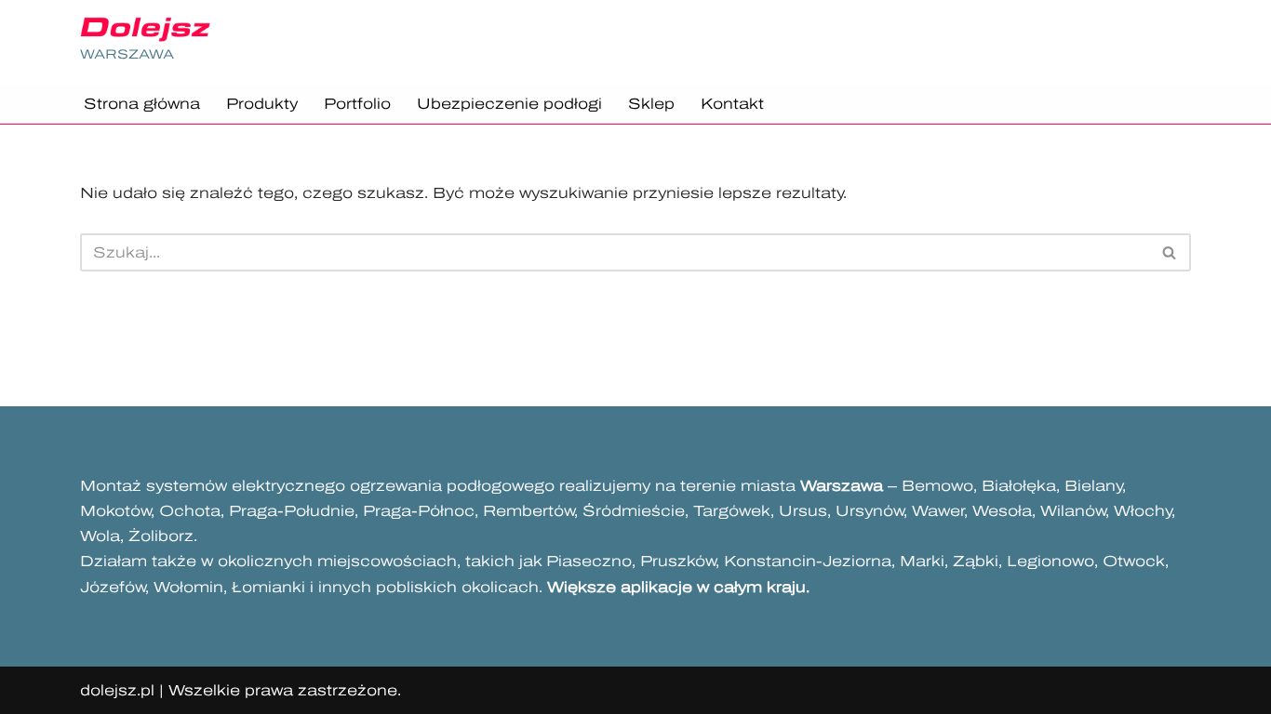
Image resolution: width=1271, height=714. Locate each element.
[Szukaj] (1170, 252)
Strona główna (142, 104)
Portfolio (357, 104)
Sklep (651, 104)
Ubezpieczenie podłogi (509, 104)
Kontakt (732, 104)
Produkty (262, 104)
